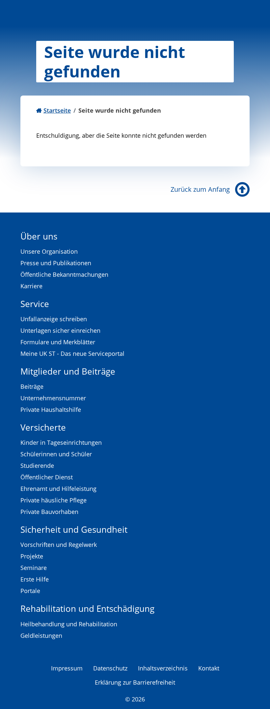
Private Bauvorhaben (49, 512)
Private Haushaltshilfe (50, 409)
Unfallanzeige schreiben (53, 319)
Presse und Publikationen (55, 263)
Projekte (31, 556)
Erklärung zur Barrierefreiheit (135, 682)
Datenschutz (110, 668)
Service (34, 304)
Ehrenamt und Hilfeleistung (58, 489)
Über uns (38, 236)
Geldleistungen (41, 635)
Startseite (57, 110)
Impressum (67, 668)
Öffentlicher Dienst (46, 477)
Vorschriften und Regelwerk (58, 545)
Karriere (31, 286)
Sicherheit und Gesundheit (73, 529)
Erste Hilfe (34, 579)
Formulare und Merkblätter (57, 342)
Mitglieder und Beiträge (67, 371)
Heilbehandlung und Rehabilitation (68, 624)
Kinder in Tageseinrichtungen (61, 442)
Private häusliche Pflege (53, 500)
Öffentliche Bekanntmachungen (64, 274)
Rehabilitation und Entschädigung (87, 608)
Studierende (37, 465)
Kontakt (208, 668)
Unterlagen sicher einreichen (60, 330)
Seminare (33, 568)
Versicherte (43, 427)
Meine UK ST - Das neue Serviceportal (72, 353)
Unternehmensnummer (53, 398)
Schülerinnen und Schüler (56, 454)
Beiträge (31, 386)
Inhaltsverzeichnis (163, 668)
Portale (30, 591)
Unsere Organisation (49, 251)
